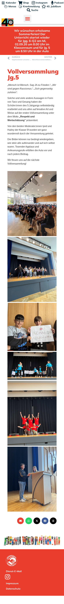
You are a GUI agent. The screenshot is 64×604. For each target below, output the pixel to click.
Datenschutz (13, 588)
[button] (27, 18)
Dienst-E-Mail (14, 571)
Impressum (12, 583)
